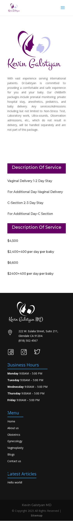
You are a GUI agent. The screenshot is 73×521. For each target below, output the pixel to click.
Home (11, 421)
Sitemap (36, 515)
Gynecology (14, 441)
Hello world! (14, 482)
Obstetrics (13, 434)
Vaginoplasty (15, 448)
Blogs (11, 454)
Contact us (14, 461)
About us (13, 428)
